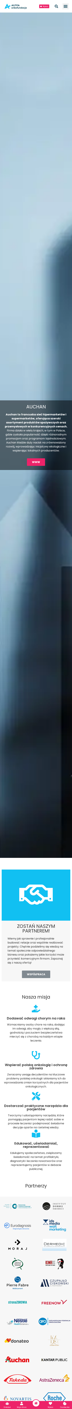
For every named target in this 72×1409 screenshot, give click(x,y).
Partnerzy (36, 1186)
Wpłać (50, 1407)
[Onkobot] (7, 1403)
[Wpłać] (50, 1403)
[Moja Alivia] (21, 1403)
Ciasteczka (64, 1407)
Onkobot (7, 1407)
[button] (65, 6)
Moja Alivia (21, 1407)
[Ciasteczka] (64, 1403)
